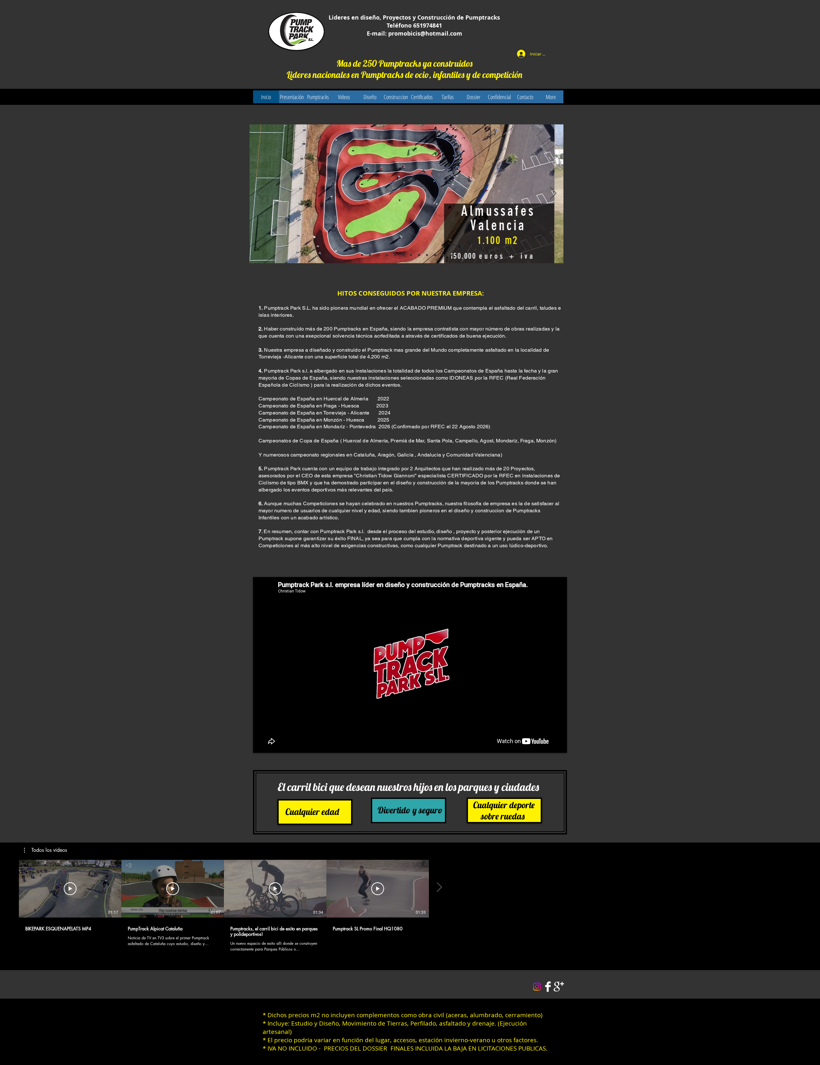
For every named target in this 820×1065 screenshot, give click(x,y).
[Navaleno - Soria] (411, 255)
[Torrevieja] (362, 255)
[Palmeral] (427, 255)
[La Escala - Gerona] (378, 255)
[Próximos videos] (439, 887)
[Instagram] (537, 986)
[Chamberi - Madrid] (419, 255)
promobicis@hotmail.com (425, 33)
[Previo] (260, 193)
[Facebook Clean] (548, 986)
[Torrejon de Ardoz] (403, 255)
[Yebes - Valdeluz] (395, 255)
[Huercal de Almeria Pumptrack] (451, 255)
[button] (45, 850)
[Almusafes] (370, 255)
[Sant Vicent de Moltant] (443, 255)
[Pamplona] (386, 255)
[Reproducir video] (70, 888)
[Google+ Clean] (559, 986)
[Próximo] (553, 193)
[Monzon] (435, 255)
